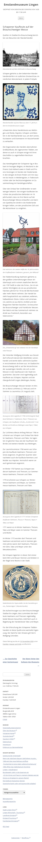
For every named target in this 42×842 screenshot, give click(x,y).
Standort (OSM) (8, 739)
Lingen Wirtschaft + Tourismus (13, 813)
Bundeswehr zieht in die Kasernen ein (16, 772)
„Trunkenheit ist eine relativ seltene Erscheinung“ (19, 764)
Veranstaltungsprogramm (12, 728)
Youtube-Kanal (8, 736)
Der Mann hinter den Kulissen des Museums (30, 662)
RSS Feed (6, 827)
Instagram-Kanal (8, 733)
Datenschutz (7, 742)
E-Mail (5, 719)
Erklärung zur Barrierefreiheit (13, 747)
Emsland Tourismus (9, 818)
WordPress (25, 838)
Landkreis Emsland (9, 815)
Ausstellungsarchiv (9, 801)
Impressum (7, 744)
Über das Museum (9, 731)
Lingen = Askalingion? (10, 770)
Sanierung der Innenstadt (12, 756)
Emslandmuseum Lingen (21, 4)
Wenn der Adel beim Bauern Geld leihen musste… (20, 758)
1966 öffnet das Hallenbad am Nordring (16, 767)
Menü (21, 18)
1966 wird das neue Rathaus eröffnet (15, 761)
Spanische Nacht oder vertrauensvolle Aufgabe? (19, 784)
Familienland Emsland (10, 821)
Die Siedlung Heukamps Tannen (14, 781)
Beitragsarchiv (8, 799)
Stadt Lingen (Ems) (9, 810)
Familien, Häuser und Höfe (12, 644)
